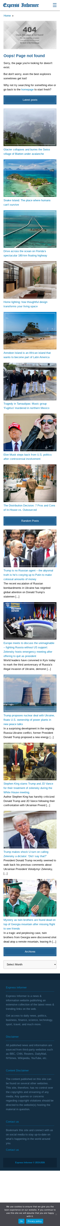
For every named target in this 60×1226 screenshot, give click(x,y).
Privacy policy (35, 1221)
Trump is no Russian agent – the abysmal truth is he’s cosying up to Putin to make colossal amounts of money (28, 575)
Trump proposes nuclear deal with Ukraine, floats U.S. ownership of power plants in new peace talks (29, 720)
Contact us (12, 1149)
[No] (56, 1214)
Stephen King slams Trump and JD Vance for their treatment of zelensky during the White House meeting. (28, 788)
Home (7, 15)
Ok (21, 1221)
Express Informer (21, 5)
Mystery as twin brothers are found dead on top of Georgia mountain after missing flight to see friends (30, 924)
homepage (27, 89)
